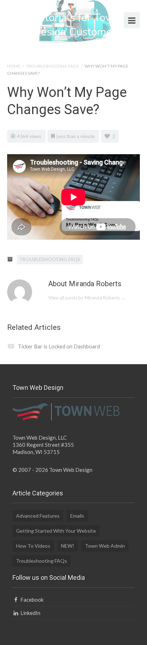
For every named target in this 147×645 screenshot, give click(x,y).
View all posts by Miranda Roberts (87, 297)
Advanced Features (38, 516)
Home (13, 66)
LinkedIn (29, 613)
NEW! (67, 546)
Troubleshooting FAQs (52, 66)
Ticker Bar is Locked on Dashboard (59, 346)
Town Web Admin (105, 546)
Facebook (31, 599)
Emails (77, 516)
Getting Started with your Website (56, 531)
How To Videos (33, 546)
